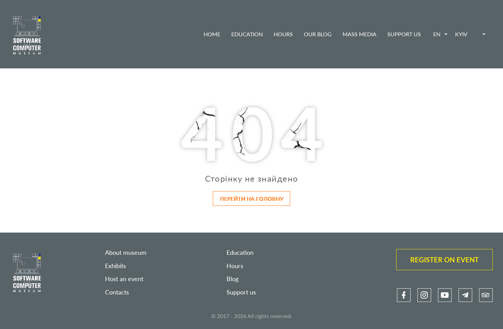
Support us (404, 34)
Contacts (117, 292)
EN (436, 34)
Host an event (124, 278)
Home (212, 34)
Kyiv (461, 34)
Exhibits (115, 265)
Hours (283, 34)
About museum (125, 252)
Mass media (359, 34)
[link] (404, 295)
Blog (232, 278)
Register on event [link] (444, 259)
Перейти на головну (251, 198)
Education (247, 34)
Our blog (318, 34)
